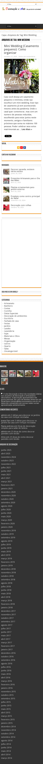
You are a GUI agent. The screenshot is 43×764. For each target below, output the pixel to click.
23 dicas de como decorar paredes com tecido (18, 432)
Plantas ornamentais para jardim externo (22, 188)
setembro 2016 (8, 660)
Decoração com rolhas (21, 205)
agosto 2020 (6, 506)
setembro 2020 (8, 502)
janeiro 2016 (7, 688)
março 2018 (6, 600)
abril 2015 (5, 712)
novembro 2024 (8, 457)
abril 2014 (5, 754)
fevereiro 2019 (8, 562)
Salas (6, 348)
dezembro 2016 (8, 653)
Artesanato (9, 303)
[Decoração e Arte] (21, 9)
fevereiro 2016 (8, 684)
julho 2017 (6, 628)
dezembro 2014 (8, 726)
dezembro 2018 (8, 569)
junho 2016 (6, 670)
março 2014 (6, 758)
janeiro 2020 (7, 527)
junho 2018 (6, 590)
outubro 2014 (7, 733)
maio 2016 (6, 674)
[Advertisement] (20, 17)
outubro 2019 (7, 534)
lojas (6, 333)
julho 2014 (6, 744)
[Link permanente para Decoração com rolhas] (6, 208)
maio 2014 (6, 751)
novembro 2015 (8, 691)
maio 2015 (6, 709)
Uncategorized (11, 351)
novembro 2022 (8, 464)
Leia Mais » (27, 129)
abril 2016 (5, 677)
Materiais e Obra (11, 336)
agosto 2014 (6, 740)
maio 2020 (6, 516)
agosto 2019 (6, 541)
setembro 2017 (8, 621)
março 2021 (6, 481)
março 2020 (6, 520)
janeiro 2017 (7, 649)
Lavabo (7, 328)
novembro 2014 (8, 730)
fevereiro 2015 (8, 719)
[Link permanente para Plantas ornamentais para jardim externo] (6, 190)
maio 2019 (6, 551)
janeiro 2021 (7, 488)
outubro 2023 (7, 460)
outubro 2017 (7, 618)
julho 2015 (6, 702)
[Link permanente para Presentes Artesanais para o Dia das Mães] (6, 181)
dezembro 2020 (8, 492)
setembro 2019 (8, 537)
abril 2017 (5, 639)
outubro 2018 (7, 576)
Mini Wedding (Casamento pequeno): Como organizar (21, 49)
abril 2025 (5, 453)
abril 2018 (5, 597)
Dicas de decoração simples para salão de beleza (18, 427)
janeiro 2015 (7, 723)
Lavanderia (9, 331)
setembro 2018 (8, 579)
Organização (9, 341)
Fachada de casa (11, 321)
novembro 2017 (8, 614)
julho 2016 (6, 667)
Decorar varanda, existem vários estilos (22, 170)
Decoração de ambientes (15, 316)
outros (7, 343)
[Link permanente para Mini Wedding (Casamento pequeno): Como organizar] (21, 76)
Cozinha (7, 311)
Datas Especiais (11, 313)
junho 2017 (6, 632)
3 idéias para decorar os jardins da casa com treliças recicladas (20, 416)
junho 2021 (6, 471)
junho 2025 (6, 450)
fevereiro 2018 (8, 604)
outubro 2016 (7, 656)
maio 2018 (6, 593)
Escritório (8, 318)
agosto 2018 (6, 583)
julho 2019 (6, 544)
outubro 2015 (7, 695)
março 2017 (6, 642)
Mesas (7, 338)
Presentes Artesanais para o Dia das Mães (25, 179)
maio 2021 (6, 474)
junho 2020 (6, 513)
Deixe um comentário (27, 57)
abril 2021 (5, 478)
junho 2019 (6, 548)
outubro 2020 (7, 499)
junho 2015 (6, 705)
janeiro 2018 (7, 607)
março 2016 (6, 681)
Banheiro (8, 306)
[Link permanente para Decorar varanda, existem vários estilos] (6, 172)
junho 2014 (6, 747)
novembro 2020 (8, 495)
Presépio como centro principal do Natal (25, 197)
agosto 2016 (6, 663)
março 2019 (6, 558)
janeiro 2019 (7, 565)
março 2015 (6, 716)
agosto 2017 (6, 625)
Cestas (7, 308)
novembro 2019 (8, 530)
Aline (3, 437)
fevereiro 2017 (8, 646)
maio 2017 (6, 635)
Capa (4, 35)
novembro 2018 (8, 572)
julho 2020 (6, 509)
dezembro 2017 (8, 611)
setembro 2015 (8, 698)
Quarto (7, 346)
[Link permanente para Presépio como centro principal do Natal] (6, 199)
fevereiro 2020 (8, 523)
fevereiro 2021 (8, 485)
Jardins (7, 326)
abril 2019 (5, 555)
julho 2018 (6, 586)
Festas (7, 323)
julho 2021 (6, 467)
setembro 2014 (8, 737)
